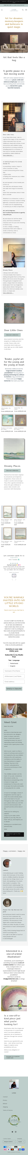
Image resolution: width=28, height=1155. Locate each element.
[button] (2, 10)
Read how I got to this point (13, 834)
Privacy (5, 1100)
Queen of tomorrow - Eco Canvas (19, 428)
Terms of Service (8, 1110)
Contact (5, 1097)
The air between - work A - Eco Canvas (6, 520)
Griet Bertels (13, 1152)
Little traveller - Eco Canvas (6, 409)
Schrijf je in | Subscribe (14, 689)
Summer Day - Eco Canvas (18, 408)
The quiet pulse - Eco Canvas (19, 542)
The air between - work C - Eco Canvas (6, 542)
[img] (14, 558)
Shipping (5, 1107)
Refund (5, 1103)
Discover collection (12, 335)
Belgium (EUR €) (8, 1141)
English (20, 1141)
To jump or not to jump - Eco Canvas (6, 428)
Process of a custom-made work (13, 1057)
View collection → (8, 155)
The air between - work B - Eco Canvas (19, 520)
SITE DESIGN (18, 1152)
